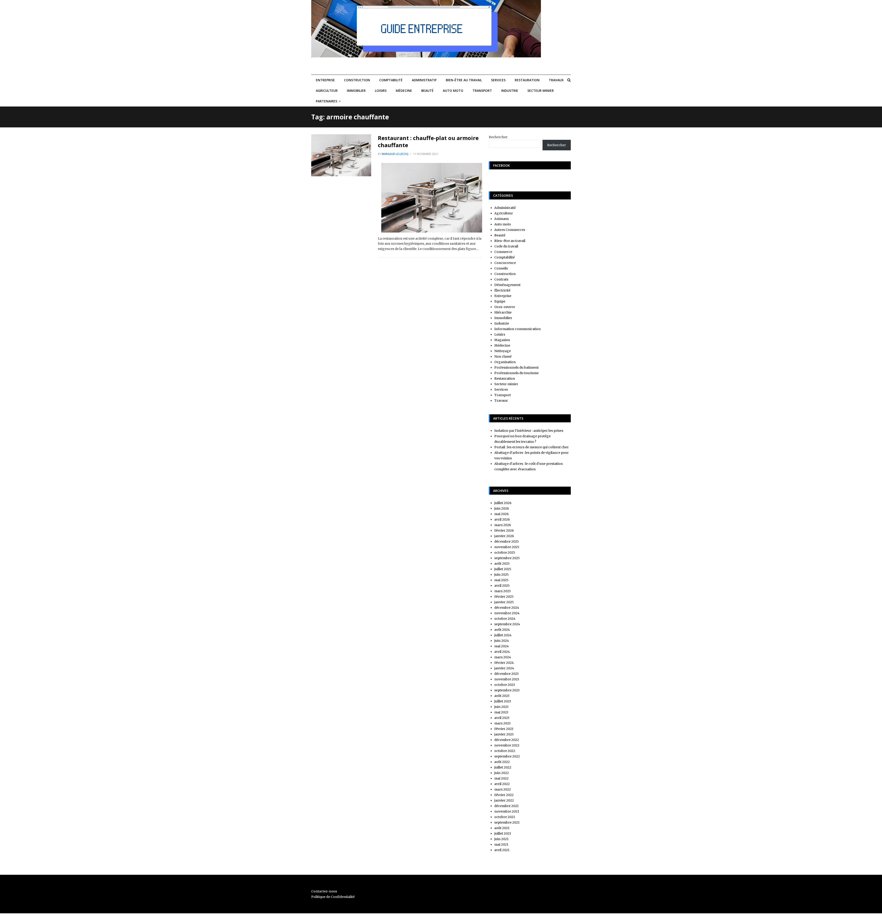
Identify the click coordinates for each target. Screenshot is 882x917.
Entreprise (325, 80)
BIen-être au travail (464, 80)
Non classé (503, 356)
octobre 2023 (504, 685)
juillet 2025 (502, 569)
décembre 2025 (506, 541)
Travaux (556, 80)
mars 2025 (502, 591)
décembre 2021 (506, 806)
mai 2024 (501, 646)
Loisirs (381, 90)
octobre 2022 (504, 751)
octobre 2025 (504, 552)
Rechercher (498, 137)
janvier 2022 (504, 800)
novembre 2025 (506, 547)
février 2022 (504, 795)
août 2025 (502, 563)
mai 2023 (501, 712)
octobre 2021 (504, 817)
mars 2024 (502, 657)
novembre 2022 (506, 745)
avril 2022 (502, 784)
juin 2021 (501, 839)
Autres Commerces (509, 230)
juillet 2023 (502, 701)
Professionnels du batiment (516, 367)
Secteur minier (540, 90)
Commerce (503, 252)
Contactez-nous (324, 891)
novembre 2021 (506, 811)
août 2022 (502, 762)
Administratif (424, 80)
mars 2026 (502, 525)
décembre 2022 (506, 740)
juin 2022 (501, 773)
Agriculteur (327, 90)
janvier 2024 (504, 668)
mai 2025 (501, 580)
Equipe (499, 301)
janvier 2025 (504, 602)
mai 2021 (501, 844)
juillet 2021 (502, 833)
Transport (482, 90)
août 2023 (501, 696)
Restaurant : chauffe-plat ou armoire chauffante (428, 141)
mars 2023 (502, 723)
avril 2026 (502, 519)
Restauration (527, 80)
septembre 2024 (507, 624)
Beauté (427, 90)
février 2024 (504, 663)
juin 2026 (501, 508)
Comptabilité (391, 80)
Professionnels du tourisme (516, 373)
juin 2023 (501, 707)
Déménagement (507, 285)
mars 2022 (502, 789)
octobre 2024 (504, 619)
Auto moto (453, 90)
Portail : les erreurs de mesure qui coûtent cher (531, 447)
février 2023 (503, 729)
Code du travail (506, 246)
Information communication (517, 329)
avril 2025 (502, 585)
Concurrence (505, 263)
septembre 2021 (507, 822)
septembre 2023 (507, 690)
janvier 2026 (504, 536)
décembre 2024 (506, 608)
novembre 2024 (507, 613)
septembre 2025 (507, 558)
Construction (357, 80)
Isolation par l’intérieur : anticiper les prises (528, 431)
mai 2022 (501, 778)
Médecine (404, 90)
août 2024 (502, 630)
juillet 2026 (503, 503)
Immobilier (356, 90)
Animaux (501, 219)
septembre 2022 (507, 756)
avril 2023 (501, 718)
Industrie (509, 90)
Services (498, 80)
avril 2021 (501, 850)
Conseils (501, 268)
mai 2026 (501, 514)
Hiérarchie (503, 312)
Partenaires (326, 101)
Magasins (502, 340)
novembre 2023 (506, 679)
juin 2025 (501, 574)
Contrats (501, 279)
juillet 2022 (502, 767)
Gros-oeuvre (504, 307)
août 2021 (501, 828)
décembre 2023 (506, 674)
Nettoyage (502, 351)
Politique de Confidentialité (333, 897)
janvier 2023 (504, 734)
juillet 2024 (503, 635)
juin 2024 (501, 641)
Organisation (505, 362)
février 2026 (504, 530)
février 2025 (504, 597)
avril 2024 (502, 652)
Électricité (502, 290)
